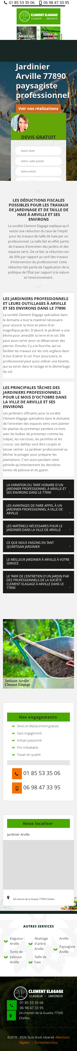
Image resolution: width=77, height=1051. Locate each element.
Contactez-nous (46, 1042)
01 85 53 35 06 (21, 2)
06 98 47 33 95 (55, 2)
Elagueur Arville (16, 941)
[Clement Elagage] (38, 15)
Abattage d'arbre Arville (41, 943)
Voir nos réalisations (38, 108)
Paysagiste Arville (66, 949)
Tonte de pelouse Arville (16, 957)
